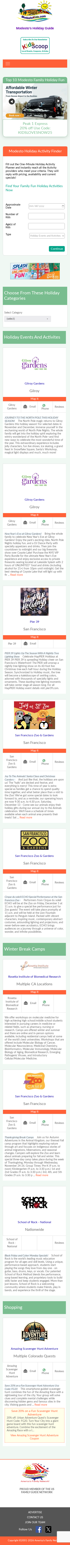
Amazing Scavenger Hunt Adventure (34, 1348)
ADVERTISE (35, 1512)
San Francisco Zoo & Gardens (34, 735)
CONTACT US (35, 1517)
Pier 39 (34, 621)
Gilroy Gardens (34, 383)
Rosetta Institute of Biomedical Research (34, 976)
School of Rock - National (34, 1222)
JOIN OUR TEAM (35, 1522)
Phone (45, 409)
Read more (16, 575)
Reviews (59, 407)
